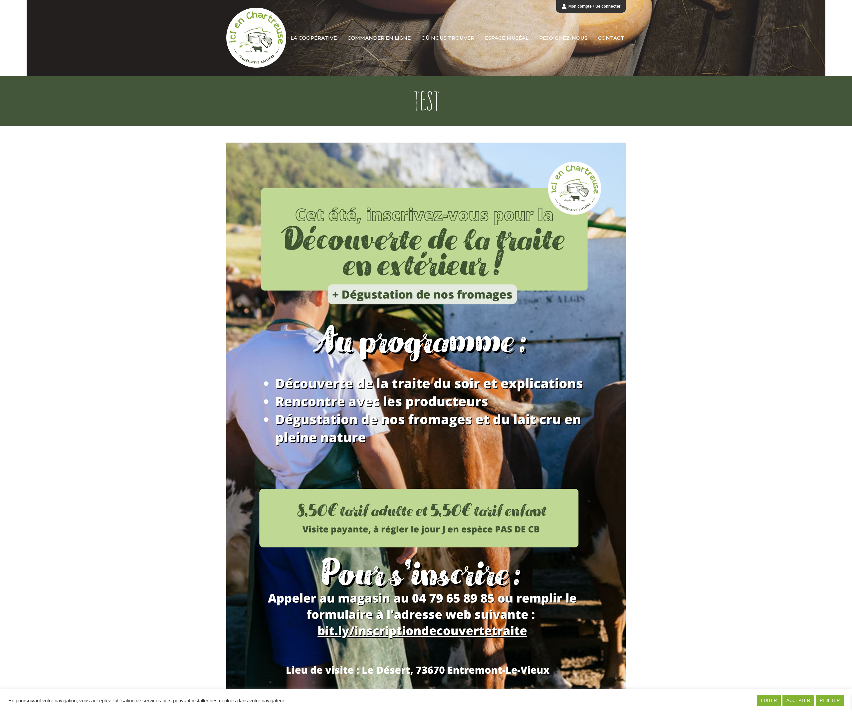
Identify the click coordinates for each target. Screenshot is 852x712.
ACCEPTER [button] (798, 700)
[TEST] (426, 419)
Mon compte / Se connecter (594, 6)
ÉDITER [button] (769, 700)
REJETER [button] (830, 700)
